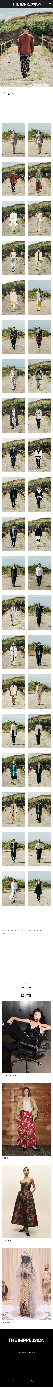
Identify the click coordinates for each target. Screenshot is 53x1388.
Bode (5, 1158)
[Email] (30, 988)
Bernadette (8, 1240)
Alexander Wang (11, 1076)
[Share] (23, 988)
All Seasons (26, 104)
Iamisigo (7, 1322)
